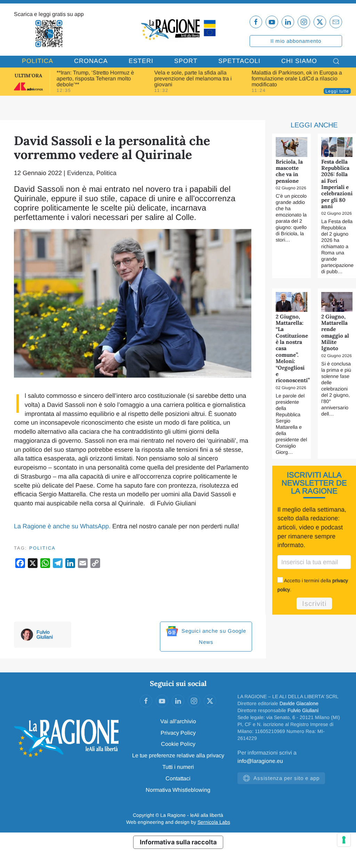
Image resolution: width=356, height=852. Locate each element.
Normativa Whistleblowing (178, 790)
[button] (336, 61)
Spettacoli (239, 60)
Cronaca (91, 60)
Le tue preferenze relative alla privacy (178, 755)
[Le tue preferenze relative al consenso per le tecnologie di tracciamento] (343, 839)
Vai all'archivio (178, 721)
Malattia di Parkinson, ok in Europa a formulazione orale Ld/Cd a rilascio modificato (297, 78)
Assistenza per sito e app (286, 778)
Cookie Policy (178, 744)
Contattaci (178, 778)
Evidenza (80, 172)
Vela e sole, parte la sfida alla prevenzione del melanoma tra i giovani (193, 78)
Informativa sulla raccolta (178, 842)
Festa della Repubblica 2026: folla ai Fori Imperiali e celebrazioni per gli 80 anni (337, 184)
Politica (37, 60)
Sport (185, 60)
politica (42, 548)
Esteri (141, 60)
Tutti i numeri (178, 767)
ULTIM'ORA (28, 75)
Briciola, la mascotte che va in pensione (289, 171)
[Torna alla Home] (178, 29)
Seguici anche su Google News (213, 636)
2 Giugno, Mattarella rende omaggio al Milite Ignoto (335, 332)
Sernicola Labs (213, 822)
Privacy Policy (178, 733)
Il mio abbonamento (295, 41)
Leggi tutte (337, 91)
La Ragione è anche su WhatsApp (61, 526)
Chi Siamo (299, 60)
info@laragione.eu (260, 761)
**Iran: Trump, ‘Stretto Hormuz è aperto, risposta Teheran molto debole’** (95, 78)
